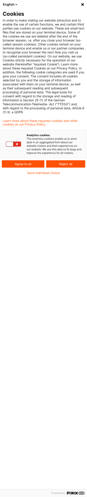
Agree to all (23, 164)
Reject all (65, 164)
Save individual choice (43, 173)
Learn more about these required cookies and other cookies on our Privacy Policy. (40, 122)
